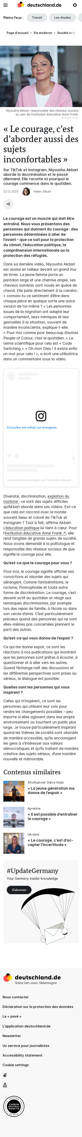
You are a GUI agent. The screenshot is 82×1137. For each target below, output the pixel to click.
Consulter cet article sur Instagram (32, 427)
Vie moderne (42, 33)
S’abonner (19, 890)
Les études (62, 17)
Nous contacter (16, 997)
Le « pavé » (12, 1016)
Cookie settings (16, 1065)
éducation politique (22, 528)
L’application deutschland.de (26, 1026)
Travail (37, 17)
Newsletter (12, 1036)
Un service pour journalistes (26, 1046)
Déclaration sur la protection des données (38, 1007)
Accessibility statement (22, 1055)
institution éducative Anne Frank (33, 533)
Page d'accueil (17, 33)
